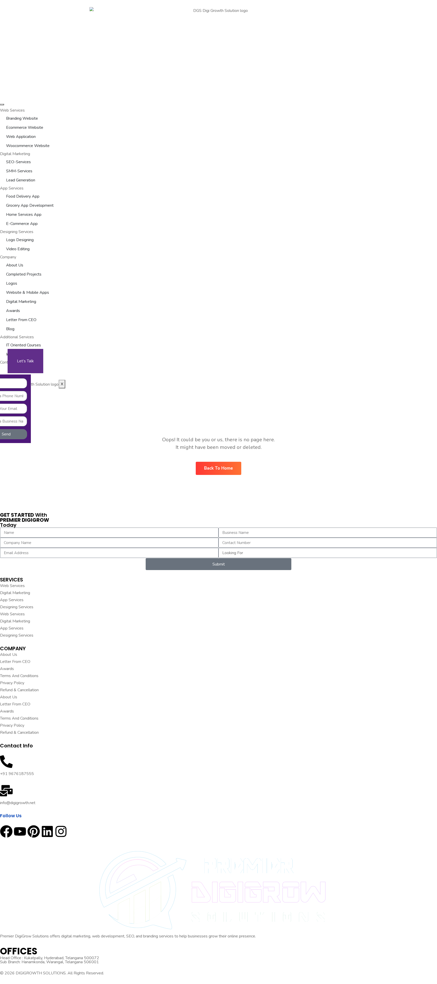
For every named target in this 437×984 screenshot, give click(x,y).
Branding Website (22, 118)
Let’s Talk (25, 361)
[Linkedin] (47, 831)
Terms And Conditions (19, 676)
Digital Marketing (15, 154)
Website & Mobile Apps (27, 292)
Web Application (21, 136)
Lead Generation (20, 180)
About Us (14, 265)
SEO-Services (18, 162)
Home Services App (23, 214)
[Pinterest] (33, 831)
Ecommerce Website (24, 127)
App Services (12, 188)
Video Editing (18, 249)
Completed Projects (23, 274)
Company (8, 257)
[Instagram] (61, 831)
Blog (10, 329)
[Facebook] (6, 831)
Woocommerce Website (28, 146)
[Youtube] (20, 831)
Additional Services (17, 337)
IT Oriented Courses (23, 345)
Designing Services (16, 232)
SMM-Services (19, 171)
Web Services (12, 110)
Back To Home (218, 468)
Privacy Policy (12, 683)
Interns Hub (16, 354)
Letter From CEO (21, 320)
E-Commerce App (22, 223)
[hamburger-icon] (2, 104)
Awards (13, 310)
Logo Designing (20, 240)
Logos (11, 283)
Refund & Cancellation (19, 690)
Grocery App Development (30, 205)
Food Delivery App (22, 196)
